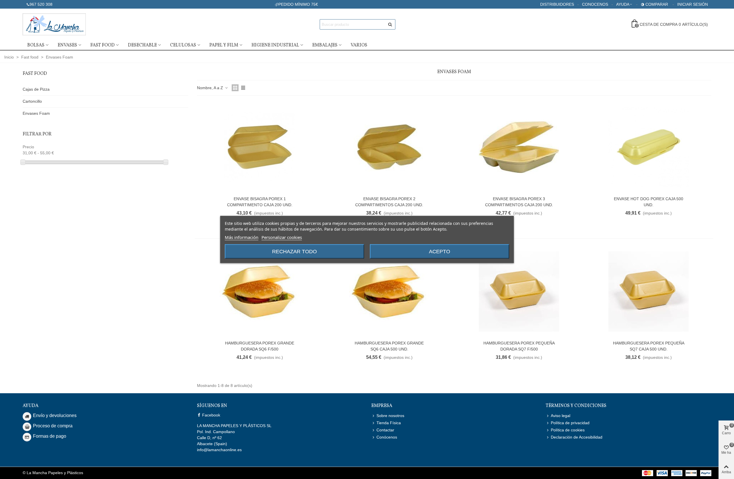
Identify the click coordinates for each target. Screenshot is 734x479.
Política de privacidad (570, 422)
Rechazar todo (294, 251)
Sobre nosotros (390, 415)
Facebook (210, 415)
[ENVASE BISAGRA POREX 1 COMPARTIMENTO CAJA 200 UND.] (260, 147)
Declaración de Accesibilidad (576, 437)
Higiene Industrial (275, 45)
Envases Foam (36, 113)
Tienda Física (388, 422)
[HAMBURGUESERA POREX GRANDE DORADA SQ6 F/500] (260, 291)
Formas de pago (49, 436)
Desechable (142, 45)
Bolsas (35, 45)
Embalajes (324, 45)
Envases (67, 45)
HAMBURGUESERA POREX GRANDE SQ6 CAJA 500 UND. (389, 346)
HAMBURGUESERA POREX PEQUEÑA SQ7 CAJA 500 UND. (648, 346)
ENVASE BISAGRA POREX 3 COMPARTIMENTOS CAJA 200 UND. (519, 201)
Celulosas (183, 45)
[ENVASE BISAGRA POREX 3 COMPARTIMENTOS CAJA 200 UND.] (519, 147)
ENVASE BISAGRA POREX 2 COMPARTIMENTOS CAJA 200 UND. (389, 201)
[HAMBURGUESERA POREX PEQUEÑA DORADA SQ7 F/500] (519, 291)
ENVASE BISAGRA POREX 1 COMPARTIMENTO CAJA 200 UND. (259, 201)
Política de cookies (568, 430)
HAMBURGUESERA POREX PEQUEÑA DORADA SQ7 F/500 (519, 346)
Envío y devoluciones (55, 415)
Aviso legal (560, 415)
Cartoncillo (32, 101)
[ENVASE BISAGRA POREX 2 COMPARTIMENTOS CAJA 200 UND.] (389, 147)
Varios (359, 45)
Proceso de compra (53, 425)
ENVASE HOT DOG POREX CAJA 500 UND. (648, 201)
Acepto (439, 251)
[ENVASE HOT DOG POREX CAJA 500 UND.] (648, 147)
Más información (241, 237)
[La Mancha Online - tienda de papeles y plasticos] (54, 24)
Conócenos (386, 437)
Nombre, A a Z (210, 87)
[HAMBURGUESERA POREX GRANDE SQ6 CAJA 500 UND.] (389, 291)
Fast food (102, 45)
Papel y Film (223, 45)
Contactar (385, 430)
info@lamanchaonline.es (219, 449)
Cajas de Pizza (36, 89)
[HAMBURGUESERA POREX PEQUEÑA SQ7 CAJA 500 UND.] (648, 291)
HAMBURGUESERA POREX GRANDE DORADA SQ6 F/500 (259, 346)
